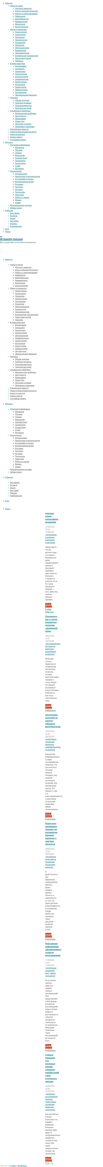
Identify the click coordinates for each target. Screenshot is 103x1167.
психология (50, 543)
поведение (49, 540)
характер (49, 867)
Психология (50, 819)
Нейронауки (50, 710)
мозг (47, 973)
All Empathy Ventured (11, 239)
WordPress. (22, 1166)
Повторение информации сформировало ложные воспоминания (53, 949)
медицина (49, 744)
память (53, 973)
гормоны (49, 1099)
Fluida (13, 1166)
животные (49, 649)
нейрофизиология (52, 747)
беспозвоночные (53, 644)
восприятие (50, 646)
